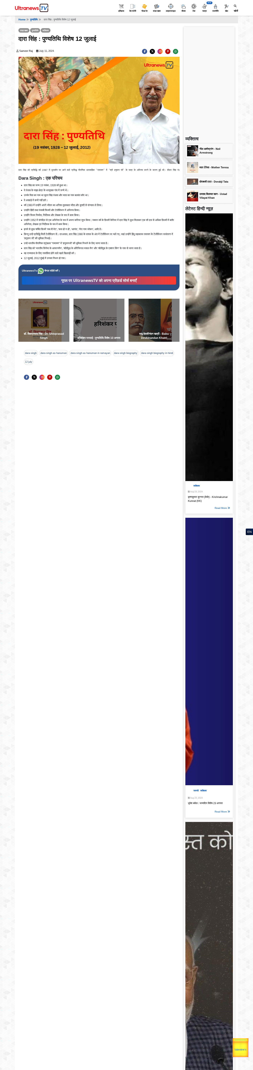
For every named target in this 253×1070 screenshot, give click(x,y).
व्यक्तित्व (46, 30)
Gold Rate (241, 1044)
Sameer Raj (26, 50)
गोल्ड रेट (144, 11)
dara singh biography (125, 353)
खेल (226, 11)
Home (21, 19)
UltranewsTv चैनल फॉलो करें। (41, 270)
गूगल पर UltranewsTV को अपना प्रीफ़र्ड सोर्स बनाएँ (99, 280)
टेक (194, 11)
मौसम (184, 11)
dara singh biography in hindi (157, 353)
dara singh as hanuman (53, 353)
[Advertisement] (209, 79)
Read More (221, 508)
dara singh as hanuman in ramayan (90, 353)
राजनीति (215, 11)
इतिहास (121, 11)
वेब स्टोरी (132, 11)
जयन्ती (196, 790)
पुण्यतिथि (34, 19)
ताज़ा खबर (157, 11)
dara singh (31, 353)
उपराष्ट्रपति (232, 1045)
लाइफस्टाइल (171, 11)
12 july (28, 361)
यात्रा (204, 11)
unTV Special (247, 1050)
